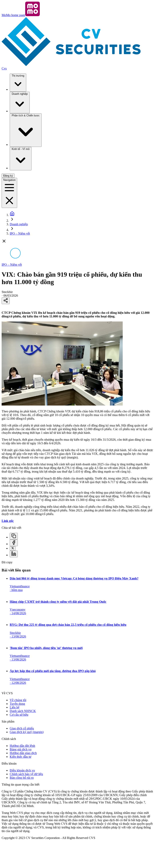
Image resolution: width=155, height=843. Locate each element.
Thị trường (18, 75)
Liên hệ (14, 707)
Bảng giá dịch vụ (20, 749)
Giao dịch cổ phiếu (22, 728)
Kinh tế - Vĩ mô (20, 149)
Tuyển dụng (17, 703)
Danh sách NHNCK (23, 711)
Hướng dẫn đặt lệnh (22, 745)
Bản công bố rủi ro (22, 777)
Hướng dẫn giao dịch (23, 753)
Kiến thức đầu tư (20, 756)
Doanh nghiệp (20, 93)
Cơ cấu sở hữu (19, 714)
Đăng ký (8, 175)
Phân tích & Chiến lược (26, 115)
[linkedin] (14, 554)
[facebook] (14, 543)
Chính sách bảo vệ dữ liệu (26, 774)
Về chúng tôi (18, 700)
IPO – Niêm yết (20, 233)
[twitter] (13, 548)
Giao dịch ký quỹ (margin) (27, 732)
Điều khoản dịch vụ (22, 770)
